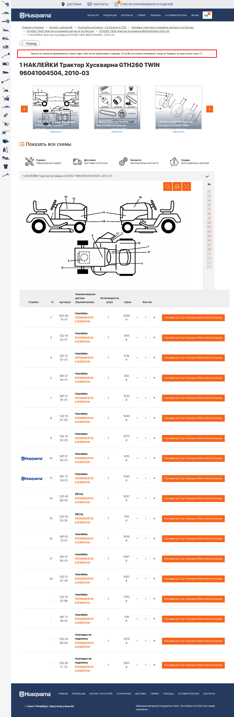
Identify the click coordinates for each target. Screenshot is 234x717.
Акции (195, 15)
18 (209, 249)
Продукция (110, 15)
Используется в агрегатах (84, 319)
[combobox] (117, 176)
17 (209, 244)
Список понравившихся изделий (145, 3)
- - (209, 253)
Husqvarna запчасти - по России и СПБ (102, 27)
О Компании (123, 693)
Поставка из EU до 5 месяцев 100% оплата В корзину (193, 317)
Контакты (101, 4)
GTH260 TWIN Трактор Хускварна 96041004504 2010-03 (134, 31)
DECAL (79, 494)
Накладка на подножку (83, 637)
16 (209, 240)
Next (209, 109)
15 (209, 236)
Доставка (74, 4)
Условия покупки (176, 15)
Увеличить (56, 131)
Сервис (141, 15)
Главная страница (33, 27)
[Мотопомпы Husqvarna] (5, 141)
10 (209, 222)
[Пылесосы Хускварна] (5, 149)
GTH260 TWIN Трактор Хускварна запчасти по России (60, 31)
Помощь (155, 15)
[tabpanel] (56, 109)
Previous (24, 109)
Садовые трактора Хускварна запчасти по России (163, 27)
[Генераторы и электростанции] (5, 124)
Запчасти (93, 15)
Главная (63, 693)
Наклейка (81, 313)
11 (209, 227)
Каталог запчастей (61, 27)
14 (209, 231)
